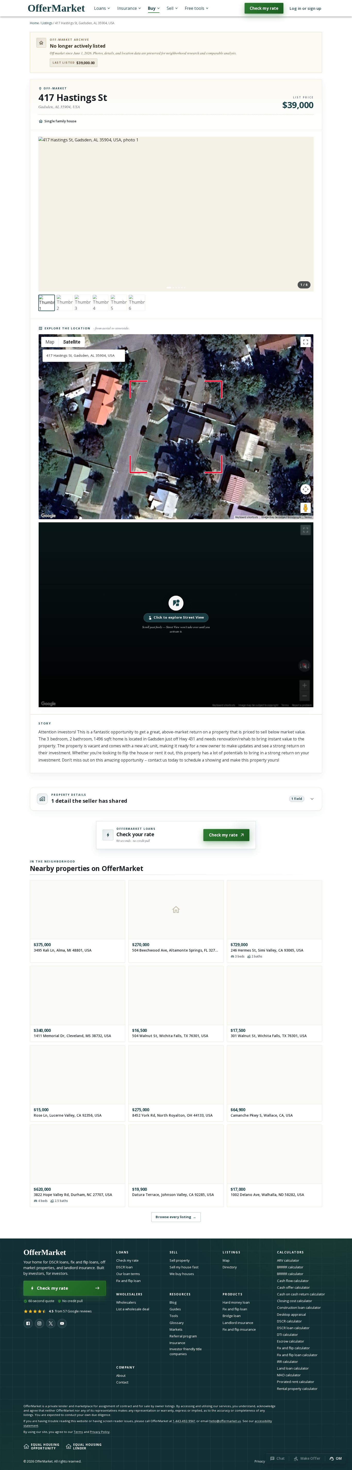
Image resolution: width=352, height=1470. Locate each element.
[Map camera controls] (305, 489)
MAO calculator (289, 1375)
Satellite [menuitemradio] (71, 342)
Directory (230, 1267)
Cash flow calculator (293, 1280)
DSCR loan (124, 1267)
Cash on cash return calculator (301, 1294)
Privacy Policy (100, 1432)
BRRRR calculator (290, 1267)
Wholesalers (126, 1302)
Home (34, 23)
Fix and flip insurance (239, 1329)
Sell (170, 8)
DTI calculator (287, 1334)
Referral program (183, 1336)
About (120, 1375)
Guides (175, 1309)
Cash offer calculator (293, 1287)
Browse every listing (176, 1217)
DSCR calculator (289, 1321)
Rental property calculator (297, 1388)
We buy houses (182, 1273)
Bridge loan (232, 1315)
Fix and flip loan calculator (297, 1355)
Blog (173, 1302)
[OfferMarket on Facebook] (28, 1323)
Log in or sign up (305, 8)
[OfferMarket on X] (50, 1323)
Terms (308, 517)
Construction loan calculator (299, 1307)
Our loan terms (128, 1273)
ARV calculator (288, 1260)
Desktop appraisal (291, 1314)
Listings (46, 23)
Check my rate (264, 8)
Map (226, 1260)
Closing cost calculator (294, 1300)
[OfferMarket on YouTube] (62, 1323)
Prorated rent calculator (295, 1381)
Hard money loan (236, 1302)
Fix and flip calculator (293, 1348)
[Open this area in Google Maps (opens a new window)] (48, 515)
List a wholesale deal (132, 1309)
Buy (151, 8)
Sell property (180, 1260)
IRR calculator (287, 1361)
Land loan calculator (293, 1368)
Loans (100, 8)
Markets (176, 1329)
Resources (180, 1294)
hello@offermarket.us (225, 1421)
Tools (174, 1315)
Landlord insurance (238, 1322)
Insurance (127, 8)
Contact (122, 1382)
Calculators (290, 1252)
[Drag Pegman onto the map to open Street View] (305, 508)
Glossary (177, 1322)
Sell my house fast (184, 1267)
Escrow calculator (290, 1341)
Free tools (194, 8)
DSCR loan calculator (293, 1328)
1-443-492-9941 (184, 1421)
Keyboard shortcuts (246, 517)
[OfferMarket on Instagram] (39, 1323)
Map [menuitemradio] (50, 342)
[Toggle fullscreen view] (305, 342)
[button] (176, 614)
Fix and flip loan (128, 1280)
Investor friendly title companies (186, 1351)
